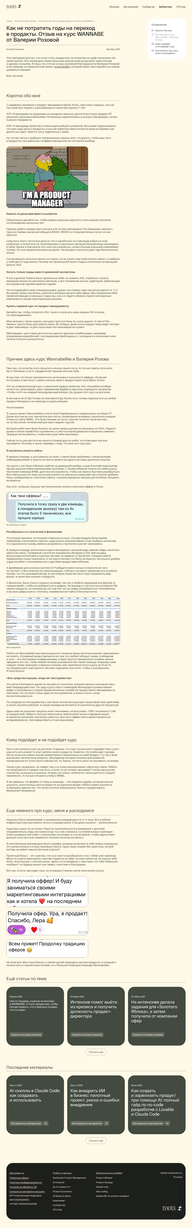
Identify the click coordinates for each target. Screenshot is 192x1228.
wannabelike (62, 66)
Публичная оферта (19, 1177)
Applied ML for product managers (112, 1196)
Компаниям (59, 1200)
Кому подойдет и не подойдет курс (165, 45)
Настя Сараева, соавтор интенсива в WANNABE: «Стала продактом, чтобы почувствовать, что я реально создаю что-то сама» (34, 1005)
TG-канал (177, 1177)
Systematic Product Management (69, 1177)
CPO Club (181, 7)
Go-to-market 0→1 (61, 1187)
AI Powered (58, 1182)
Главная (9, 21)
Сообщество (148, 7)
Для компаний (131, 7)
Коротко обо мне (163, 30)
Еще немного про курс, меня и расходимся (166, 51)
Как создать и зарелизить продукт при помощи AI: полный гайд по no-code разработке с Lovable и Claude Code (155, 1102)
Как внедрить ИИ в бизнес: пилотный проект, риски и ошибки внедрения (94, 1097)
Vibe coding (102, 1191)
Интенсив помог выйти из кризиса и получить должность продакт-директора (93, 1009)
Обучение (114, 7)
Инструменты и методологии (26, 1123)
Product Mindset (104, 1177)
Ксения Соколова (15, 49)
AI (46, 1123)
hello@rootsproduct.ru (171, 1173)
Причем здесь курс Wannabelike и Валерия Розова (167, 37)
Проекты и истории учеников (25, 21)
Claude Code (102, 1187)
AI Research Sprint (62, 1196)
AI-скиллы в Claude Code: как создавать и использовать (35, 1095)
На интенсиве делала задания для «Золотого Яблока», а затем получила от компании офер (154, 1011)
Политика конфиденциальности (26, 1182)
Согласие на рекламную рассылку (27, 1191)
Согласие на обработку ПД (23, 1187)
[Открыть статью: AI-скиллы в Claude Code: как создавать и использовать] (35, 1104)
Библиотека (165, 7)
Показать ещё (96, 1052)
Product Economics (62, 1191)
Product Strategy (104, 1182)
